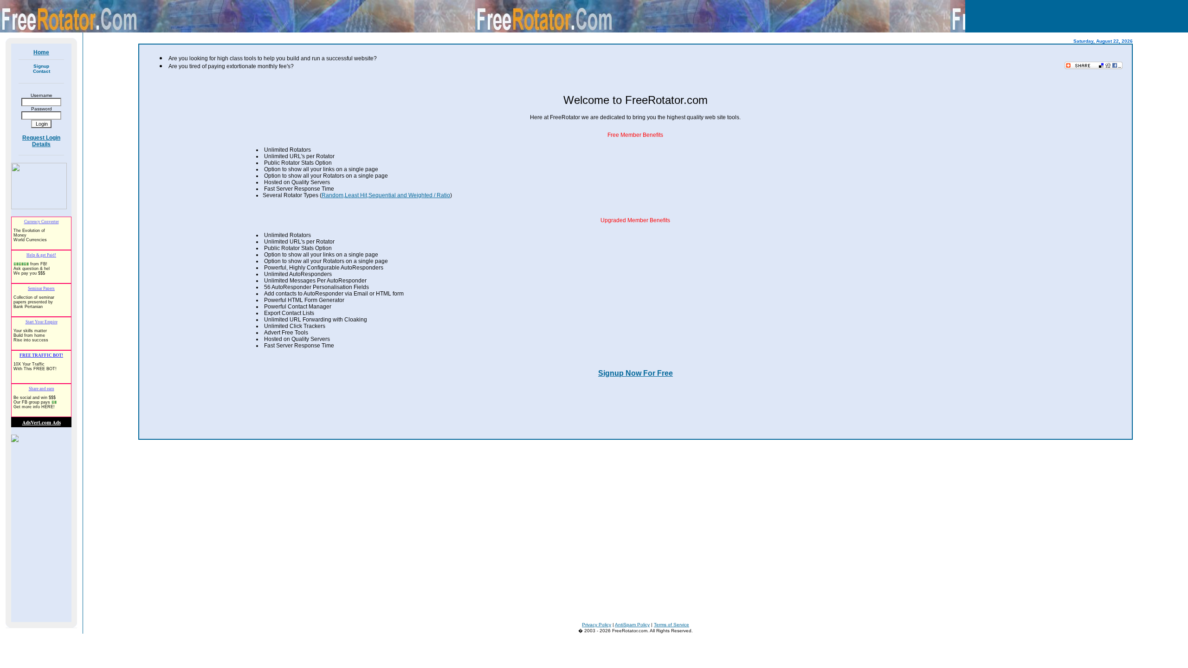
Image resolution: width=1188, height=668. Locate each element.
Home (41, 52)
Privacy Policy (596, 624)
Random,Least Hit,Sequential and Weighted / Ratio (386, 195)
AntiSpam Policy (632, 624)
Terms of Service (671, 624)
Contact (41, 71)
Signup (41, 66)
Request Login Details (41, 141)
